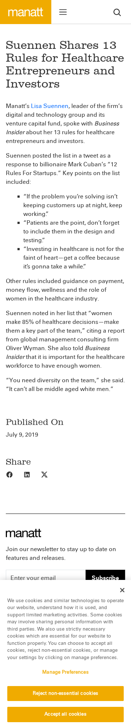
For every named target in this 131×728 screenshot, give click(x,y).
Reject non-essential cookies (66, 693)
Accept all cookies (65, 714)
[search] (117, 12)
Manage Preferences (65, 672)
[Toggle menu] (63, 12)
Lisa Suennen (49, 105)
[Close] (122, 590)
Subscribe (105, 577)
